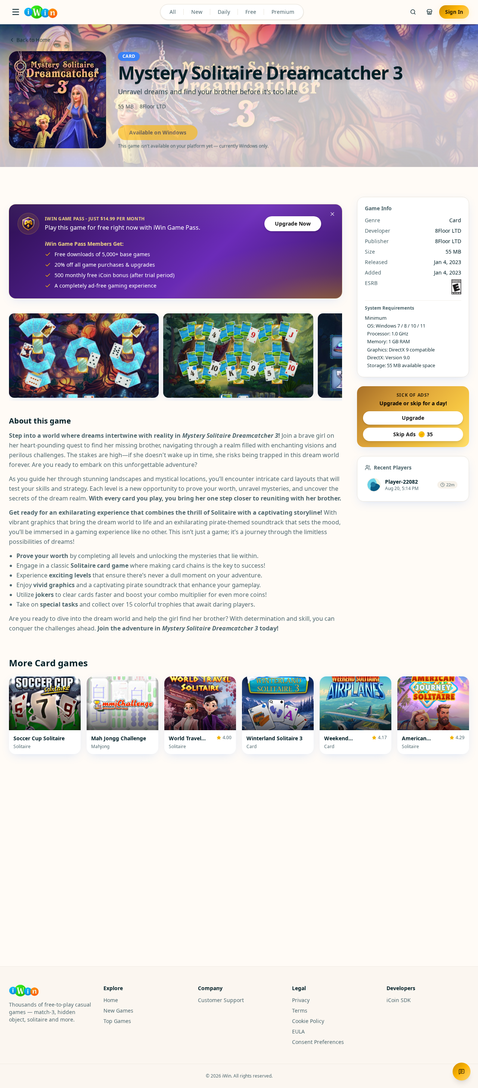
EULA (298, 1031)
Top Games (117, 1021)
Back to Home (33, 39)
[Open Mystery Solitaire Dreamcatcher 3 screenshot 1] (84, 355)
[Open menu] (15, 12)
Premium (282, 11)
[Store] (429, 12)
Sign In (454, 11)
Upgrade (413, 417)
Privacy (301, 1000)
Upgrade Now (293, 223)
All (173, 11)
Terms (299, 1010)
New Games (118, 1010)
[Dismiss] (332, 214)
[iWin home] (41, 12)
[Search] (413, 12)
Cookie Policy (308, 1021)
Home (110, 1000)
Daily (224, 11)
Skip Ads (413, 434)
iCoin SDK (399, 1000)
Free (250, 11)
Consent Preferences (318, 1041)
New (196, 11)
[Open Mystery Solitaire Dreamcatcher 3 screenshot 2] (238, 355)
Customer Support (221, 1000)
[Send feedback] (462, 1072)
